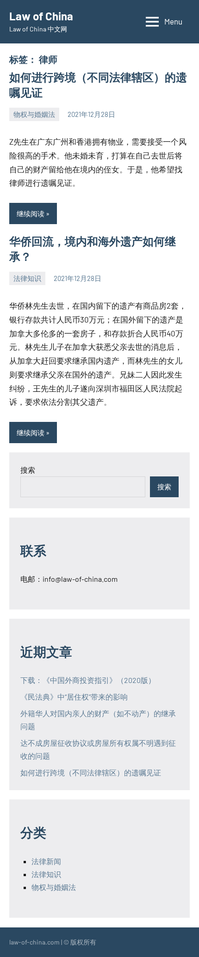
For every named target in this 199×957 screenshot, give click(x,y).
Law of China (41, 16)
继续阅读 (30, 213)
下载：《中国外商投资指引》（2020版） (87, 680)
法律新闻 (46, 861)
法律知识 (27, 278)
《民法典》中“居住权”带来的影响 (74, 696)
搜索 (27, 469)
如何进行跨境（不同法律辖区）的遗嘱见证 (90, 772)
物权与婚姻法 (34, 114)
